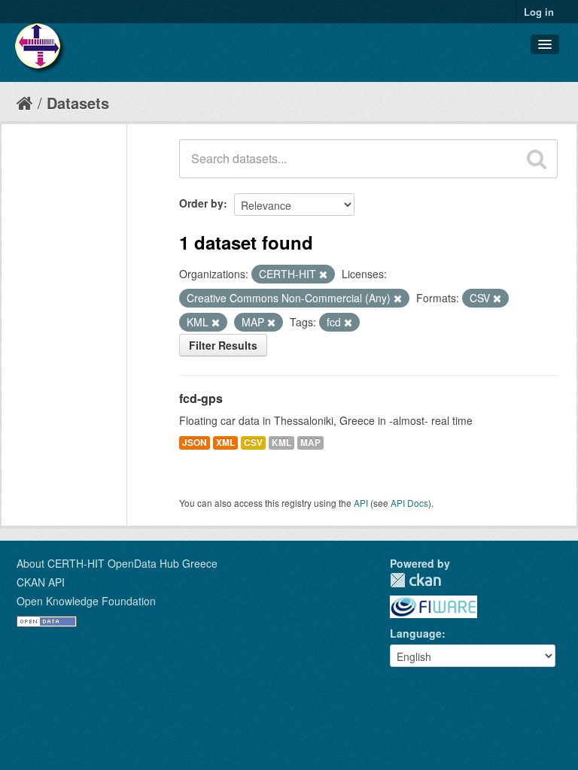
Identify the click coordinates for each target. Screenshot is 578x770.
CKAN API (41, 582)
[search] (536, 158)
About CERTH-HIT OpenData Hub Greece (117, 563)
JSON (194, 442)
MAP (310, 442)
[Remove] (323, 274)
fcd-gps (201, 398)
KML (281, 442)
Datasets (78, 103)
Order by (201, 203)
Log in (539, 12)
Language (416, 633)
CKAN (415, 580)
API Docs (409, 502)
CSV (253, 442)
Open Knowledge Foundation (86, 600)
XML (225, 442)
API (361, 502)
